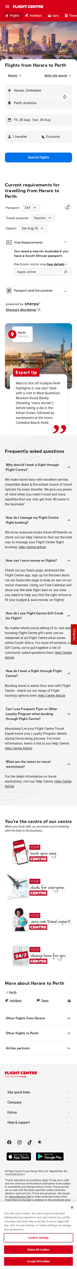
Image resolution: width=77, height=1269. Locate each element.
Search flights (38, 157)
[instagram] (19, 1142)
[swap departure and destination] (65, 97)
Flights (14, 15)
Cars (55, 15)
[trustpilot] (40, 1142)
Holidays (36, 15)
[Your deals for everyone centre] (38, 887)
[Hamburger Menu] (7, 6)
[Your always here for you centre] (38, 955)
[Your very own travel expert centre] (38, 921)
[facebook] (9, 1142)
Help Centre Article (32, 547)
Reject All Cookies (38, 1249)
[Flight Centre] (28, 6)
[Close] (72, 1207)
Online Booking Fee (20, 1196)
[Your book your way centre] (38, 853)
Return (12, 75)
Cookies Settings (38, 1237)
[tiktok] (29, 1142)
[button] (21, 137)
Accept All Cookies (38, 1261)
